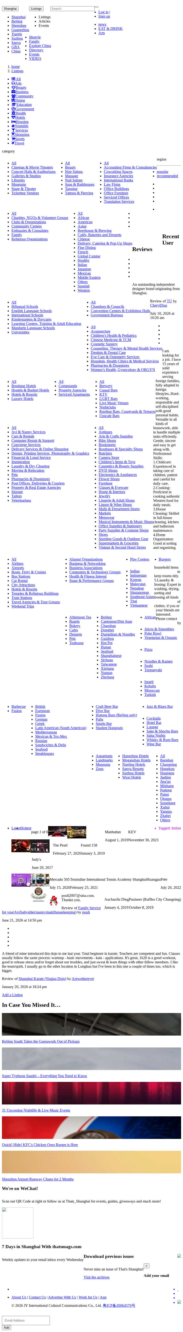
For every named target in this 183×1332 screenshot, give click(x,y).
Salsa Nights (156, 735)
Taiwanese (109, 664)
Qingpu (166, 799)
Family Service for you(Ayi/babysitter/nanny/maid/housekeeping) (51, 910)
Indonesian (138, 575)
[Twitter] (179, 1289)
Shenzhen (18, 26)
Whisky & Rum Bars (162, 740)
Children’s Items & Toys (117, 462)
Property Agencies (72, 390)
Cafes (73, 630)
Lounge (152, 727)
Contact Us (37, 1297)
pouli (86, 912)
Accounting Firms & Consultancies (130, 167)
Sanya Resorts (133, 769)
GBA (15, 47)
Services (21, 130)
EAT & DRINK (110, 29)
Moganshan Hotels (136, 760)
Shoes (103, 535)
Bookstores (107, 445)
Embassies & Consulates (29, 230)
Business (22, 92)
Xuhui (165, 807)
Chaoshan (108, 626)
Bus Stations (20, 576)
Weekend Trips (22, 606)
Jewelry (104, 496)
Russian (41, 741)
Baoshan (166, 760)
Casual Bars (108, 390)
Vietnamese (138, 605)
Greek (40, 724)
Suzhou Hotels (133, 773)
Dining (20, 100)
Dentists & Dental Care (108, 353)
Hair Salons (74, 172)
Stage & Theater (23, 189)
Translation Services (119, 202)
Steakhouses (44, 754)
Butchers (105, 453)
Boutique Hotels (23, 386)
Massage (71, 176)
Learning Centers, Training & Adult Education (46, 324)
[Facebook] (179, 1293)
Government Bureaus (107, 315)
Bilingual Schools (24, 306)
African (83, 218)
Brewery (105, 386)
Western (84, 290)
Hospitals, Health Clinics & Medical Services (125, 361)
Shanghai (10, 8)
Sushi (148, 666)
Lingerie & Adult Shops (117, 500)
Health (21, 113)
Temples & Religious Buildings (35, 593)
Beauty (21, 88)
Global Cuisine (89, 256)
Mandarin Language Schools (33, 328)
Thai (133, 601)
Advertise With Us (62, 1297)
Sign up (104, 16)
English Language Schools (31, 311)
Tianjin (16, 34)
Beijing (16, 21)
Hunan (106, 647)
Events (34, 54)
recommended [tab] (167, 176)
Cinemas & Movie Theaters (32, 167)
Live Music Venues (113, 403)
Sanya (16, 43)
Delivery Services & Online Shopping (40, 449)
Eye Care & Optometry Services (115, 357)
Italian (82, 265)
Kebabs (150, 686)
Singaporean (139, 592)
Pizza (148, 649)
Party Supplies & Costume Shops (124, 530)
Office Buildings (116, 189)
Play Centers (139, 559)
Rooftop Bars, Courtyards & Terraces (127, 411)
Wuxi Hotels (131, 777)
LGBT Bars (108, 399)
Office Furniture (116, 193)
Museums (18, 184)
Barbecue (18, 706)
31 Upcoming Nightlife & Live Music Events (36, 1110)
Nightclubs (107, 407)
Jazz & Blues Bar (160, 706)
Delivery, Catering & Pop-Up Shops (105, 243)
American (85, 222)
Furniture (105, 483)
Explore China (40, 46)
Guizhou (107, 639)
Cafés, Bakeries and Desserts (99, 235)
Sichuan (107, 660)
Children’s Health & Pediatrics (114, 335)
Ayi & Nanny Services (28, 432)
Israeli (148, 682)
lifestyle (35, 37)
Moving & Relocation (27, 470)
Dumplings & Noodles (118, 634)
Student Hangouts (109, 728)
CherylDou (158, 305)
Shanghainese (111, 656)
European (42, 711)
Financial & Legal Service (31, 458)
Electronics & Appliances (118, 475)
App (103, 1297)
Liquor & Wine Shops (115, 505)
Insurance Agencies (118, 176)
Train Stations (21, 598)
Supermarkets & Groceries (118, 543)
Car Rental (19, 581)
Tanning (71, 189)
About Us (18, 1297)
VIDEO (35, 59)
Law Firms (112, 184)
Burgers (165, 559)
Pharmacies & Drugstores (110, 365)
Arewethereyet (83, 979)
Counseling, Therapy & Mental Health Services (126, 348)
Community (24, 96)
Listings (17, 71)
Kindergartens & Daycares (31, 319)
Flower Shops (109, 479)
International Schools (27, 315)
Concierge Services (26, 445)
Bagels (74, 621)
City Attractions (23, 585)
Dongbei (107, 630)
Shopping (22, 135)
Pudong (166, 790)
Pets (14, 475)
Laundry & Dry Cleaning (30, 466)
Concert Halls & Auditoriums (33, 172)
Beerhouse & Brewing (95, 230)
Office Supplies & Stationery (120, 526)
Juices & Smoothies (159, 629)
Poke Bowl (152, 633)
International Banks (118, 180)
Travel (19, 143)
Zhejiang (107, 677)
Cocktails (154, 718)
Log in (103, 12)
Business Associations (85, 568)
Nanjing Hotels (133, 764)
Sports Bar (104, 724)
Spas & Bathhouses (79, 184)
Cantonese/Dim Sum (116, 621)
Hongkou (167, 769)
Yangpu (166, 811)
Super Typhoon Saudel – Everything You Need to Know (44, 1076)
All (18, 79)
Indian (135, 571)
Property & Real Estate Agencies (36, 487)
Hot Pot (106, 643)
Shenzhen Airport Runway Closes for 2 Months (38, 1179)
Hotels (20, 117)
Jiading (165, 777)
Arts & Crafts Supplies (116, 436)
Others (83, 282)
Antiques (105, 432)
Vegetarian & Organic (160, 638)
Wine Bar (154, 744)
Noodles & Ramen (158, 661)
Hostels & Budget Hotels (30, 390)
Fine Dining (87, 248)
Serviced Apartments (74, 394)
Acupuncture (100, 331)
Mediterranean (46, 732)
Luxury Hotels (22, 399)
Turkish (150, 695)
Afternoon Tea (80, 617)
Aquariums (104, 756)
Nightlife (21, 126)
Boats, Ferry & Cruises (28, 572)
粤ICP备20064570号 (119, 1305)
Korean (135, 580)
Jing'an (165, 782)
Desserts (75, 634)
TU (169, 301)
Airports (17, 568)
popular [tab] (162, 172)
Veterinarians (21, 500)
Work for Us (88, 1297)
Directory (36, 50)
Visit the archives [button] (96, 1277)
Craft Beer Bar (107, 706)
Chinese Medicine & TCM (111, 340)
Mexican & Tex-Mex (51, 736)
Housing (22, 122)
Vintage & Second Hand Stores (122, 547)
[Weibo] (179, 1298)
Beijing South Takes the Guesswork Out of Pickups (41, 1041)
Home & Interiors (112, 492)
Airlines (17, 563)
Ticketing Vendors (25, 193)
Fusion (16, 711)
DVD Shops (108, 470)
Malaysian (138, 584)
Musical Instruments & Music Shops (126, 522)
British (40, 706)
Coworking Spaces (118, 172)
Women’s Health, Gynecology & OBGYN (123, 370)
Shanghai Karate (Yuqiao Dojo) (42, 979)
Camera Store (109, 458)
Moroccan (152, 690)
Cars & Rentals (22, 436)
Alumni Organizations (86, 559)
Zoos (99, 769)
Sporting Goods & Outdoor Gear (123, 539)
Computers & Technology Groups (95, 572)
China (15, 51)
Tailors (16, 496)
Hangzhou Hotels (135, 756)
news (102, 24)
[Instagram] (179, 1302)
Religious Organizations (29, 239)
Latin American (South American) (60, 728)
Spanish (84, 286)
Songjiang (167, 803)
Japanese (84, 269)
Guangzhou (20, 30)
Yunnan (106, 673)
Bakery (74, 626)
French (83, 252)
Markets (105, 513)
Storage (17, 492)
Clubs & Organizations (28, 222)
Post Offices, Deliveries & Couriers (38, 483)
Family (34, 41)
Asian (82, 226)
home (15, 67)
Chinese (84, 239)
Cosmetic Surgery (104, 344)
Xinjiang (107, 668)
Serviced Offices (116, 197)
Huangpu (167, 773)
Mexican (84, 273)
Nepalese (137, 588)
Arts (101, 33)
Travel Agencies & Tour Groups (35, 602)
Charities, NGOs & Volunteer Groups (39, 218)
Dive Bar (103, 711)
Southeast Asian (142, 597)
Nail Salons (73, 180)
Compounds (68, 386)
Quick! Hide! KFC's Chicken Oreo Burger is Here (40, 1145)
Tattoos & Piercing (79, 193)
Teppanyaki (153, 670)
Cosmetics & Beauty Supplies (121, 466)
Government (24, 109)
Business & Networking (87, 563)
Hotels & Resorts (24, 394)
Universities (20, 332)
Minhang (167, 786)
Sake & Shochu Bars (162, 731)
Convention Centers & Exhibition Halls (120, 311)
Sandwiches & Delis (50, 745)
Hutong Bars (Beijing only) (116, 715)
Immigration (20, 462)
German (41, 719)
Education (24, 105)
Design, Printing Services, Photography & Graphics (50, 453)
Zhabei (165, 816)
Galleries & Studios (26, 176)
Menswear (106, 517)
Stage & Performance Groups (91, 581)
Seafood (107, 651)
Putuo (164, 794)
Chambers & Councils (107, 306)
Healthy (84, 260)
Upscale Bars (109, 416)
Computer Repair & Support (32, 440)
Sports (20, 139)
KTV (103, 394)
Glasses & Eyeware (113, 487)
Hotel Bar (154, 723)
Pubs (99, 719)
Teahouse (76, 643)
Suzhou (17, 38)
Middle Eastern (89, 278)
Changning (168, 764)
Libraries (18, 180)
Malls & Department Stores (119, 509)
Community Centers (26, 226)
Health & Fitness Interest (88, 576)
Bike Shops (107, 440)
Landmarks (104, 760)
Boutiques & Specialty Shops (121, 449)
